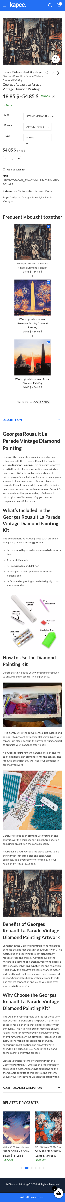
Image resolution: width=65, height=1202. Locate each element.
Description (12, 419)
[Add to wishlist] (26, 1114)
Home (6, 72)
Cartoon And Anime (13, 1147)
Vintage (49, 190)
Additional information (22, 1087)
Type (7, 135)
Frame (8, 125)
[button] (21, 1168)
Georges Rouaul (31, 197)
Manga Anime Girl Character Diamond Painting (29, 1150)
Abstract (23, 190)
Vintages (8, 201)
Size (6, 114)
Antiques (15, 197)
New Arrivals (36, 190)
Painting (18, 1064)
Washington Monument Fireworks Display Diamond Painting (33, 323)
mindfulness (37, 965)
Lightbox (55, 59)
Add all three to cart (32, 1197)
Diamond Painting (22, 464)
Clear (26, 143)
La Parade (46, 197)
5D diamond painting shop (26, 72)
